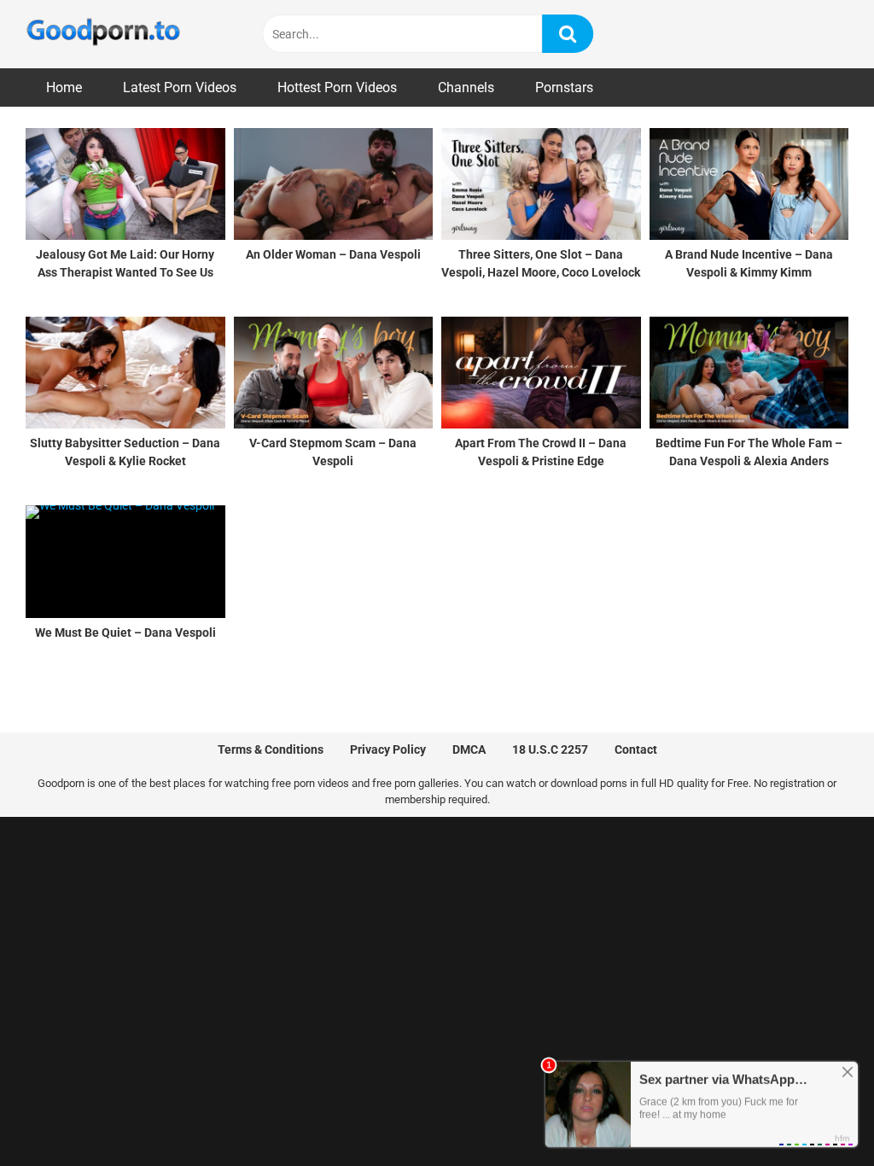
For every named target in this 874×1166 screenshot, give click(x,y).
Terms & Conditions (270, 749)
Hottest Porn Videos (337, 87)
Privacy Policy (388, 749)
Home (64, 87)
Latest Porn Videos (179, 87)
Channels (466, 87)
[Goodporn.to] (103, 34)
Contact (636, 749)
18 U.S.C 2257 (550, 749)
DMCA (469, 749)
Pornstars (564, 87)
